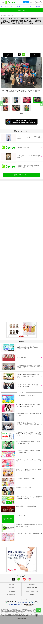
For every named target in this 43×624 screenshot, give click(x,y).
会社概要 (32, 594)
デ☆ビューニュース (15, 6)
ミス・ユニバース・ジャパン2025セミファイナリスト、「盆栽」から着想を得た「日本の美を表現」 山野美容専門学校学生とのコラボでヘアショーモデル (21, 21)
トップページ (4, 6)
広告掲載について (11, 587)
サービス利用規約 (11, 591)
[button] (41, 103)
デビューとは (11, 584)
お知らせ (26, 2)
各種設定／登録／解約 (32, 587)
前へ (8, 55)
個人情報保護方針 (11, 594)
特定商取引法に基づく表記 (32, 591)
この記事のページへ (21, 175)
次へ (35, 55)
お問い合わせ (32, 584)
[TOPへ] (38, 610)
